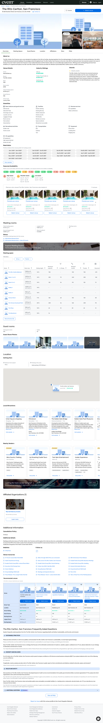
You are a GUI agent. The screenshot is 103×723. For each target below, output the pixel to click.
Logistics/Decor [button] (66, 470)
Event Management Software (36, 707)
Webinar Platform (34, 716)
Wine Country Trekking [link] (14, 457)
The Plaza (11, 308)
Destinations (38, 2)
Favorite (70, 10)
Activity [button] (8, 470)
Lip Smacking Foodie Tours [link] (38, 457)
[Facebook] (37, 551)
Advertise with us (78, 712)
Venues (22, 2)
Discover (45, 2)
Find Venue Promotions (12, 710)
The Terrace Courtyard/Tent (15, 303)
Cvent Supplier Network (12, 707)
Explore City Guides (11, 712)
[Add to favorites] (49, 585)
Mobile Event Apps (34, 710)
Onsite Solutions (10, 714)
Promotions (29, 2)
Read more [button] (8, 429)
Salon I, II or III (12, 277)
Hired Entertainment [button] (56, 470)
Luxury (52, 2)
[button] (31, 31)
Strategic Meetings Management (37, 712)
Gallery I (10, 287)
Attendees (6, 256)
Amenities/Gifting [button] (84, 470)
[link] (15, 451)
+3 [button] (84, 472)
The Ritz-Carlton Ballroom (15, 272)
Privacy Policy (77, 707)
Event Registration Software (36, 708)
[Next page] (95, 202)
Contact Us (54, 708)
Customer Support (56, 710)
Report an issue (35, 701)
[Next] (97, 424)
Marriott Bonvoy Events (13, 511)
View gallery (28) (96, 46)
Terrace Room (12, 297)
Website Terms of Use (79, 710)
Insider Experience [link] (81, 457)
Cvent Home (55, 707)
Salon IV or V (11, 282)
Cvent (2, 6)
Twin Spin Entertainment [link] (60, 457)
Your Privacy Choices (57, 712)
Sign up (95, 2)
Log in (99, 2)
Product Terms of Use (79, 708)
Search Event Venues (12, 708)
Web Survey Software (34, 714)
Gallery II (10, 292)
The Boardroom (12, 313)
